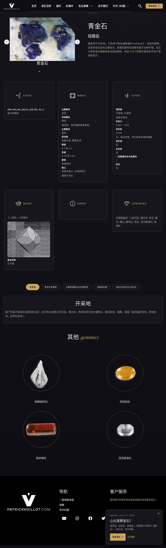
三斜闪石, (134, 217)
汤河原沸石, (147, 221)
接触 (61, 505)
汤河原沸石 (125, 458)
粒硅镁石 (41, 458)
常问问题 (64, 510)
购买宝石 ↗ (154, 6)
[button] (90, 6)
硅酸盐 (94, 36)
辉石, (123, 221)
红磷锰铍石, (122, 217)
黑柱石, (144, 217)
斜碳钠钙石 (41, 401)
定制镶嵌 (131, 537)
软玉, (152, 217)
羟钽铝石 (125, 401)
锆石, (137, 221)
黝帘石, (130, 221)
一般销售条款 (66, 500)
